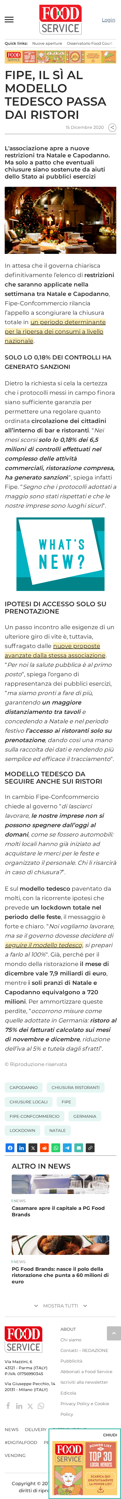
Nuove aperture (47, 43)
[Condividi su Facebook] (10, 1147)
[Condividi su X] (32, 1147)
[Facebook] (9, 1405)
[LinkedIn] (20, 1405)
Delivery (35, 1429)
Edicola (68, 1393)
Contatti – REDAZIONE (84, 1350)
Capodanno (24, 1087)
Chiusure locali (29, 1102)
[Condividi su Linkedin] (21, 1147)
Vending (15, 1455)
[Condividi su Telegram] (67, 1147)
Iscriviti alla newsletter (84, 1382)
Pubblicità (71, 1361)
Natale (57, 1130)
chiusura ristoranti (76, 1087)
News (20, 1201)
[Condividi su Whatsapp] (55, 1147)
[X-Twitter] (30, 1405)
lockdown (22, 1130)
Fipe (66, 1102)
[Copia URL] (90, 1147)
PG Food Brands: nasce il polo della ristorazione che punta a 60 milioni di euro (60, 1275)
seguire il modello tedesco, (44, 945)
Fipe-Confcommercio (34, 1116)
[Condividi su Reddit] (44, 1147)
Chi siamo (70, 1340)
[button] (9, 19)
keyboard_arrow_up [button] (113, 1333)
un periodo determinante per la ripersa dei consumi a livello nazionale (55, 331)
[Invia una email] (78, 1147)
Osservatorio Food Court (89, 43)
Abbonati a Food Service (86, 1371)
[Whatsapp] (41, 1405)
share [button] (112, 127)
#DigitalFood (21, 1442)
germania (84, 1116)
